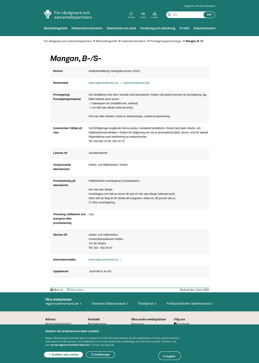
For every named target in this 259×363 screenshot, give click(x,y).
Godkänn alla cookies (64, 354)
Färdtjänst (146, 303)
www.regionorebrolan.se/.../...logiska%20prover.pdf (119, 82)
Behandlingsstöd (106, 41)
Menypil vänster (4, 28)
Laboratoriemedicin (133, 41)
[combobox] (190, 15)
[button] (143, 16)
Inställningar (102, 354)
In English (169, 356)
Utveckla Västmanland (108, 303)
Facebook (182, 324)
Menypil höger (254, 28)
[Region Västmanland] (48, 10)
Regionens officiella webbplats (199, 6)
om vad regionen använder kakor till (69, 345)
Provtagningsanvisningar (166, 41)
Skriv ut (58, 290)
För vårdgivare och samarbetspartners (68, 41)
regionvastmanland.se (62, 303)
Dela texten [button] (76, 290)
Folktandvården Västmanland (189, 303)
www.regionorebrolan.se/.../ (105, 259)
